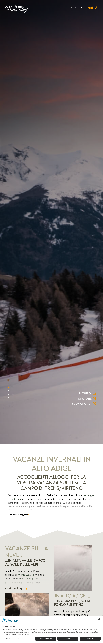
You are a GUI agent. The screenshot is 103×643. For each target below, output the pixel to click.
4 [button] (8, 397)
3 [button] (8, 394)
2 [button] (8, 390)
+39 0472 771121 (81, 404)
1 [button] (8, 387)
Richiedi (85, 393)
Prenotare (83, 399)
